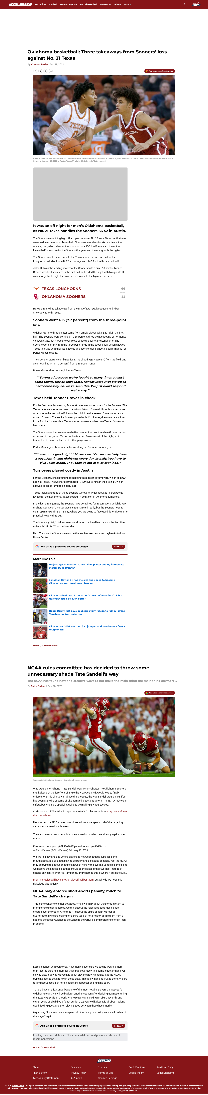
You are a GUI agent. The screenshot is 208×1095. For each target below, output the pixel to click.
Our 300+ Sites (137, 1067)
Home (36, 645)
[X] (184, 4)
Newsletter (106, 4)
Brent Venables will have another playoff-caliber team (63, 879)
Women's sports (68, 4)
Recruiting (40, 4)
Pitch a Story (40, 1072)
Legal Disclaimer (166, 1072)
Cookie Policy (136, 1072)
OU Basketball (49, 645)
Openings (76, 1067)
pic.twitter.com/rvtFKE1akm (90, 846)
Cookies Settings (107, 1078)
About (117, 4)
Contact (102, 1067)
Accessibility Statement (46, 1078)
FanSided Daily (165, 1067)
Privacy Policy (78, 1072)
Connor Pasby (39, 64)
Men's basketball (88, 4)
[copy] (51, 71)
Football (53, 4)
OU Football (48, 1047)
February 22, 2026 (78, 850)
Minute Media (18, 1086)
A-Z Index (76, 1078)
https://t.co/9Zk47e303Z (60, 846)
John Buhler (38, 686)
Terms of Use (105, 1072)
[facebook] (190, 4)
